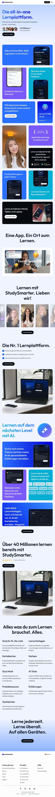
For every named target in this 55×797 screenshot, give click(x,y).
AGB (18, 794)
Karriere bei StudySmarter (8, 768)
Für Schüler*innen (24, 771)
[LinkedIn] (34, 789)
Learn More (42, 120)
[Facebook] (20, 789)
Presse (4, 777)
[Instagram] (25, 789)
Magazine (4, 780)
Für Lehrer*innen (24, 780)
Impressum (23, 794)
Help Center (40, 768)
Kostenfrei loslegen (8, 34)
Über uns (4, 771)
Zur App (47, 2)
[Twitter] (30, 789)
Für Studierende (24, 768)
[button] (13, 315)
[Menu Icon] (52, 2)
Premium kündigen (42, 771)
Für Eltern (22, 782)
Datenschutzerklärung (34, 794)
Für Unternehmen (24, 777)
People (4, 774)
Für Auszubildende (24, 774)
